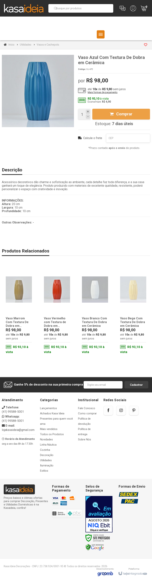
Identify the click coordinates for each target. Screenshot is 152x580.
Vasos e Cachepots (48, 44)
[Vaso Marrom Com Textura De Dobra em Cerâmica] (19, 311)
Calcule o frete (92, 138)
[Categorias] (101, 34)
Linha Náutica (48, 444)
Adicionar (23, 339)
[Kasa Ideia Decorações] (24, 8)
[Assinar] (136, 385)
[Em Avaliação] (99, 514)
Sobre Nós (84, 439)
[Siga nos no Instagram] (121, 410)
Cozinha (45, 450)
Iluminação (46, 465)
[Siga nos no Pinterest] (134, 410)
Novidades (46, 439)
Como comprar (87, 413)
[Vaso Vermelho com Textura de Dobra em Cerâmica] (57, 311)
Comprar (123, 114)
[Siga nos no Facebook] (108, 410)
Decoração (46, 455)
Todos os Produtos (52, 434)
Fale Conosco (86, 408)
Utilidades (25, 44)
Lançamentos (48, 408)
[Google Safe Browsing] (94, 547)
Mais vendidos (48, 429)
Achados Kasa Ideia (52, 413)
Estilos (44, 470)
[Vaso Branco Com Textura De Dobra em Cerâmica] (95, 311)
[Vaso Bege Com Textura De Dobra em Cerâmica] (133, 311)
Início (11, 44)
